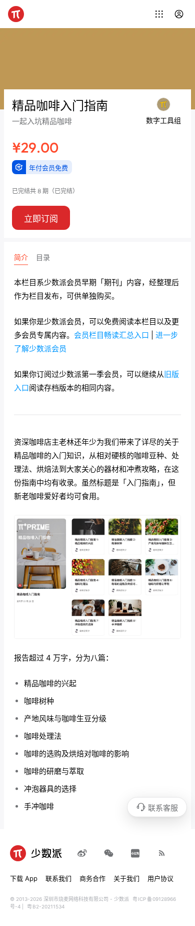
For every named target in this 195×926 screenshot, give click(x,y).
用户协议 (161, 878)
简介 (21, 257)
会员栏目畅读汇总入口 (111, 335)
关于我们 (127, 878)
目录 (43, 257)
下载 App (24, 878)
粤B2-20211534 (45, 906)
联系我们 (59, 878)
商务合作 (93, 878)
